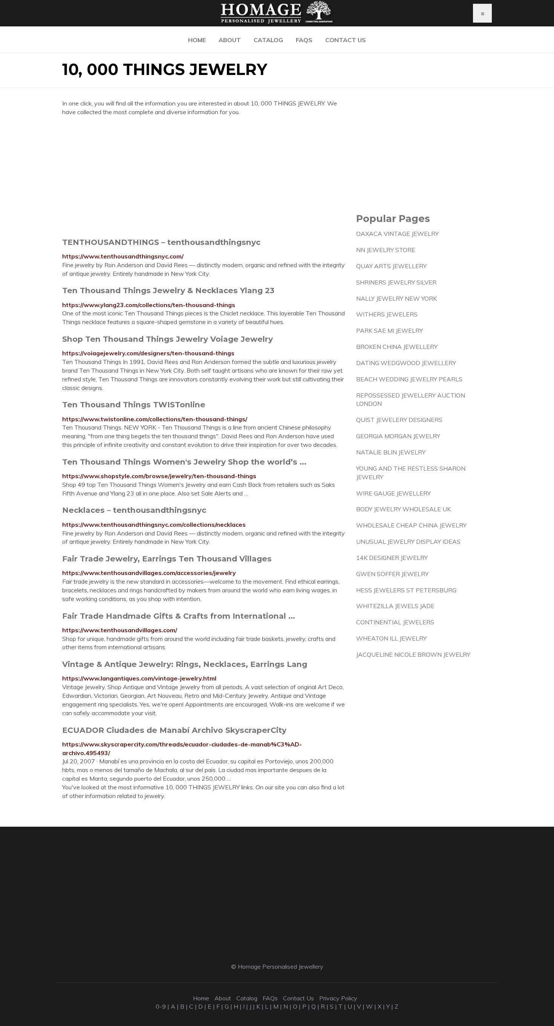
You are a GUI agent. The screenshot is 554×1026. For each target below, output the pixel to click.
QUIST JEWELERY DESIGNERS (399, 420)
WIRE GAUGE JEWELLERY (393, 493)
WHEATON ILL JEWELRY (391, 638)
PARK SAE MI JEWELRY (389, 330)
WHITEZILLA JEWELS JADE (395, 606)
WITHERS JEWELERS (387, 314)
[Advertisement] (203, 176)
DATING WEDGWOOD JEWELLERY (406, 363)
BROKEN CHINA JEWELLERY (397, 346)
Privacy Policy (338, 998)
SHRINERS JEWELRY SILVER (396, 282)
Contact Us (345, 40)
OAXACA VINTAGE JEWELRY (397, 233)
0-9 (161, 1006)
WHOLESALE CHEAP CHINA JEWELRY (411, 525)
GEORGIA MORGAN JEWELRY (398, 436)
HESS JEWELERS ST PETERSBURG (406, 590)
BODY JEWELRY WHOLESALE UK (403, 509)
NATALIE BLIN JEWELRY (390, 452)
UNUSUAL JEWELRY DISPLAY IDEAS (408, 541)
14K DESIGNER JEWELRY (392, 557)
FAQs (304, 40)
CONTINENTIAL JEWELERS (395, 622)
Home (197, 40)
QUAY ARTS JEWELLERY (391, 266)
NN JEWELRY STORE (385, 250)
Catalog (268, 40)
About (230, 40)
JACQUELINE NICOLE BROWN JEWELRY (413, 654)
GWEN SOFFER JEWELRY (392, 574)
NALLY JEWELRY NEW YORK (396, 298)
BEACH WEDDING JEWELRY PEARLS (409, 379)
